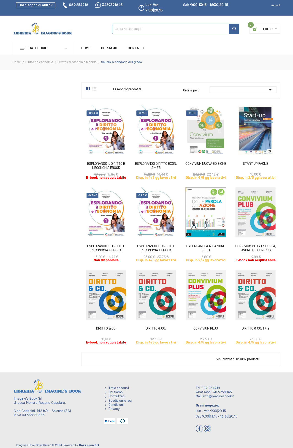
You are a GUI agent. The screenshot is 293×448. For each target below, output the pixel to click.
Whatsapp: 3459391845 (214, 392)
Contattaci (117, 396)
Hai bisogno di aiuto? (36, 5)
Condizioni (116, 405)
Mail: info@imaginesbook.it (215, 396)
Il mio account (119, 388)
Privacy (114, 409)
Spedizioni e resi (120, 401)
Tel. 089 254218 (208, 388)
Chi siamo (116, 392)
